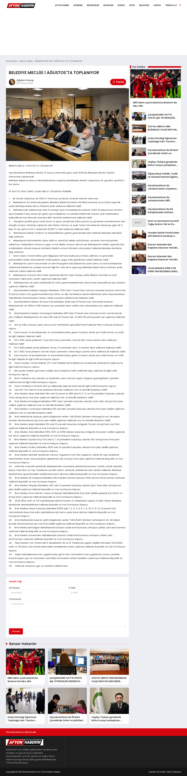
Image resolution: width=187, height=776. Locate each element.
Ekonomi (108, 5)
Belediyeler (93, 5)
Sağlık (157, 5)
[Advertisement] (93, 33)
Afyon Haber (62, 5)
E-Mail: (72, 587)
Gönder (16, 631)
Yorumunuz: (15, 598)
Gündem (78, 5)
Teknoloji (171, 5)
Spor (132, 5)
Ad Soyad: (14, 587)
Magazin (144, 5)
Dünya (121, 5)
